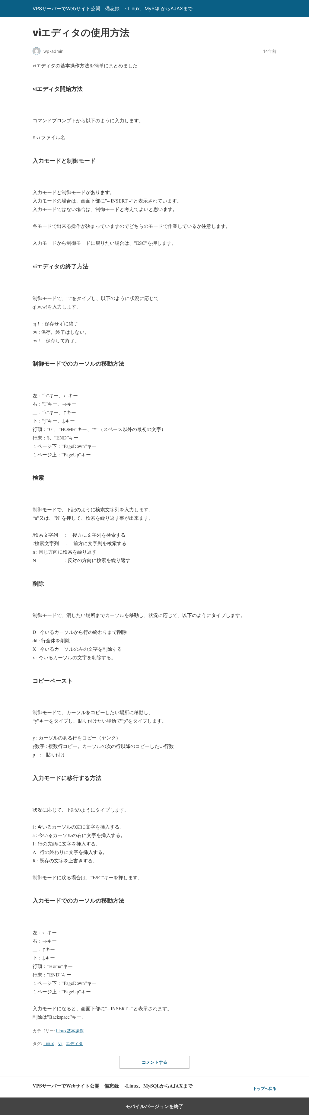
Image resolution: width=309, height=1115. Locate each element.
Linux (48, 1043)
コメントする (154, 1062)
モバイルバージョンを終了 (154, 1106)
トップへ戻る (264, 1088)
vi (60, 1043)
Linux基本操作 (70, 1030)
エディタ (74, 1043)
